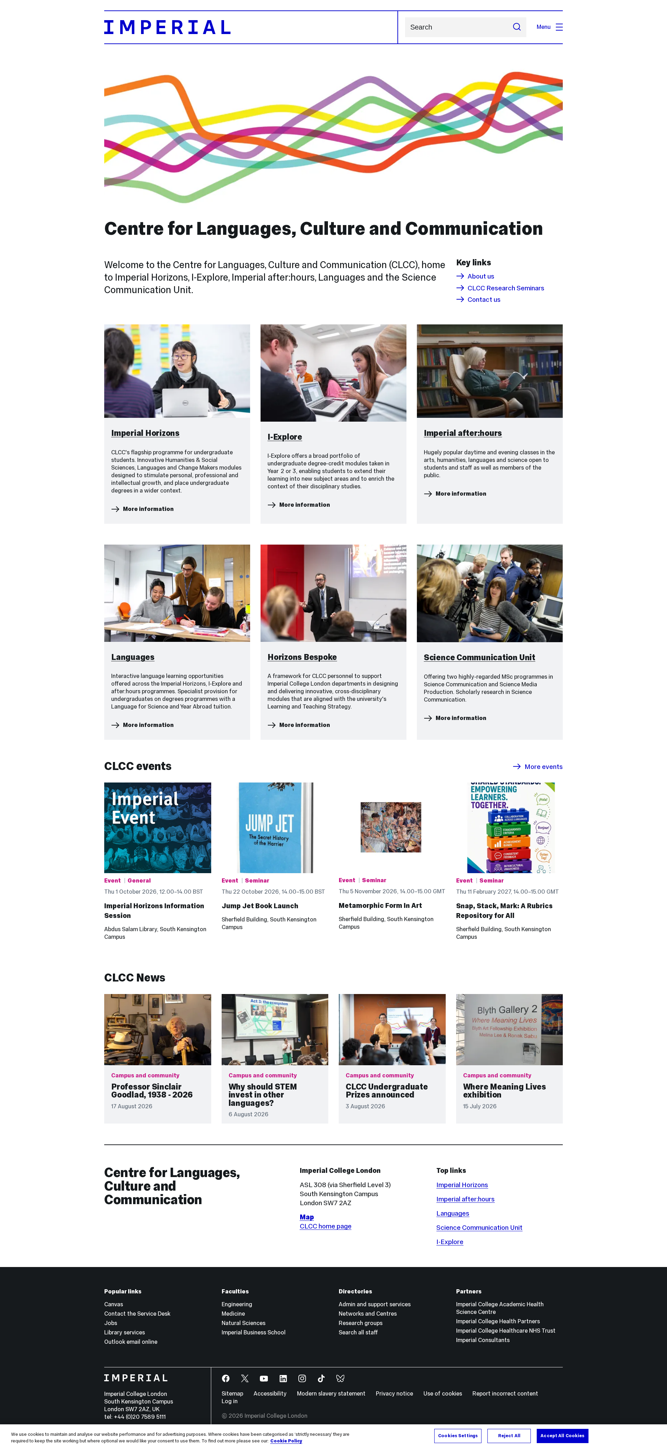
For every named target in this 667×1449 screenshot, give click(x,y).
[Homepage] (251, 27)
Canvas (113, 1304)
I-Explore (449, 1241)
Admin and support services (375, 1304)
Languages (452, 1213)
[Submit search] (517, 27)
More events (544, 766)
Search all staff (358, 1332)
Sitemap (232, 1393)
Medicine (233, 1313)
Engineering (237, 1304)
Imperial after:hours (465, 1199)
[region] (333, 1436)
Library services (124, 1332)
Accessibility (270, 1393)
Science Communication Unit (479, 1227)
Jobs (110, 1323)
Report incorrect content (505, 1393)
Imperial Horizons (462, 1185)
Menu (544, 27)
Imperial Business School (254, 1332)
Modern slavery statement (331, 1393)
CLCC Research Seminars (506, 288)
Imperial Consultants (483, 1340)
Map (307, 1217)
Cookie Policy (286, 1441)
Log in (230, 1401)
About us (481, 276)
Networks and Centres (368, 1313)
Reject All (509, 1436)
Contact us (484, 299)
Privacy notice (394, 1393)
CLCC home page (326, 1226)
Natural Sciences (243, 1323)
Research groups (360, 1323)
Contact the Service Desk (137, 1313)
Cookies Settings (458, 1436)
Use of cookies (442, 1393)
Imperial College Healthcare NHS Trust (505, 1330)
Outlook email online (130, 1342)
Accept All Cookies (562, 1436)
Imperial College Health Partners (498, 1321)
